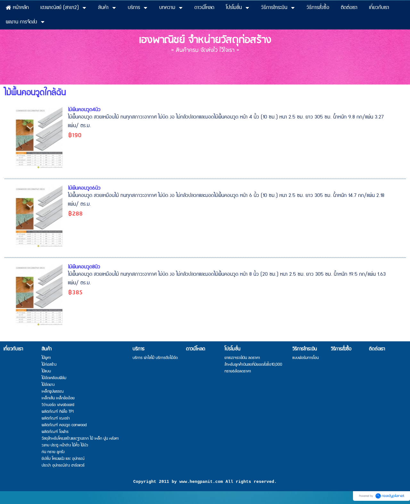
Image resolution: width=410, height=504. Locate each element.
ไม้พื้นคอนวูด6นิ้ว (84, 188)
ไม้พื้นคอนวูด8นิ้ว (84, 267)
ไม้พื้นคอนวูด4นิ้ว (84, 109)
